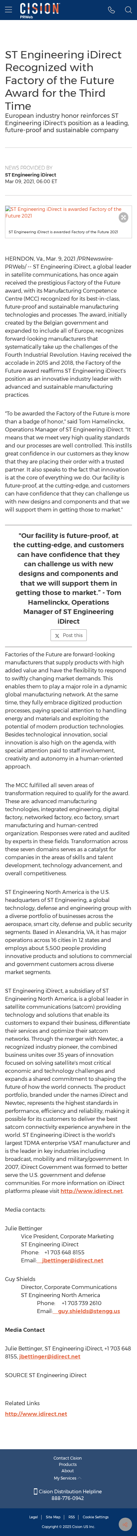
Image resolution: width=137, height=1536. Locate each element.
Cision (77, 1527)
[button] (68, 212)
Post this (72, 635)
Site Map (53, 1517)
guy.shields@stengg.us (89, 1311)
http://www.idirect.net (92, 1191)
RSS (71, 1517)
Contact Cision (68, 1458)
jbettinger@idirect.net (72, 1260)
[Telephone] (111, 10)
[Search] (128, 10)
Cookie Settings (96, 1517)
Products (68, 1464)
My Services (65, 1478)
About (68, 1470)
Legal (33, 1517)
